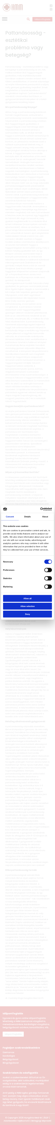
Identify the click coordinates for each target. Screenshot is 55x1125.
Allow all (27, 598)
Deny (27, 614)
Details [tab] (27, 516)
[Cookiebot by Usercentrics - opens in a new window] (40, 509)
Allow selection (27, 606)
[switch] (48, 570)
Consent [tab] (10, 516)
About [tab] (45, 516)
